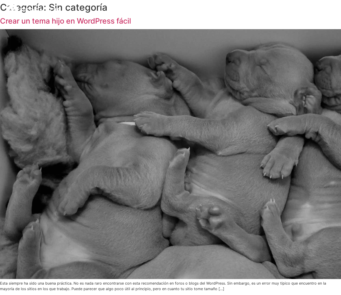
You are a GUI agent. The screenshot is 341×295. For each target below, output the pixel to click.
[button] (329, 10)
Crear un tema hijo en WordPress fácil (65, 20)
